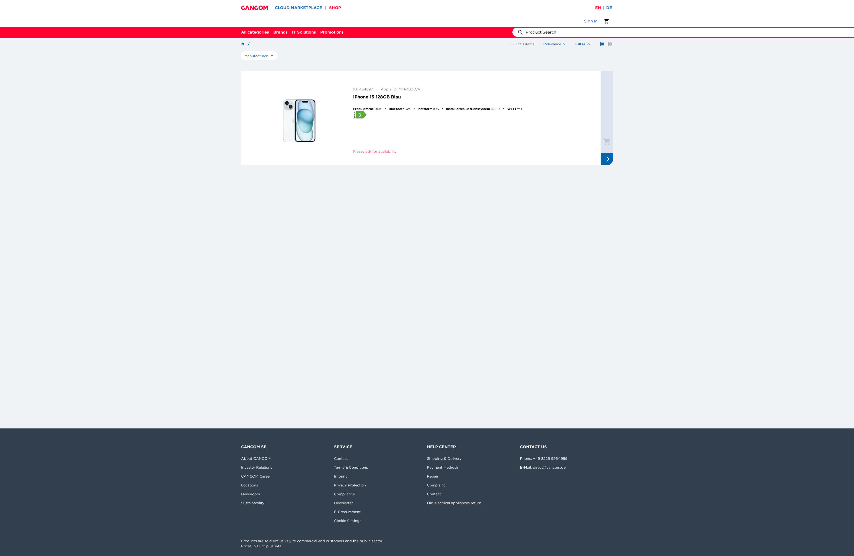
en (598, 7)
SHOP (335, 7)
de (609, 7)
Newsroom (250, 494)
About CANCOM (256, 458)
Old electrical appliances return (454, 503)
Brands (280, 32)
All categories (255, 32)
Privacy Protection (350, 485)
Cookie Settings (347, 520)
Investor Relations (256, 467)
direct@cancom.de (549, 467)
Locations (249, 485)
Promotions (332, 32)
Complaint (436, 485)
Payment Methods (443, 467)
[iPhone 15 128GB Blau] (299, 118)
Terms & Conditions (351, 467)
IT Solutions (304, 32)
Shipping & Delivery (444, 458)
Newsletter (343, 503)
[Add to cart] (607, 141)
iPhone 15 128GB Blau (377, 97)
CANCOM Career (256, 476)
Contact (341, 458)
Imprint (340, 476)
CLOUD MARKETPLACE (298, 7)
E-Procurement (347, 512)
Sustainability (252, 503)
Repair (432, 476)
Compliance (344, 494)
